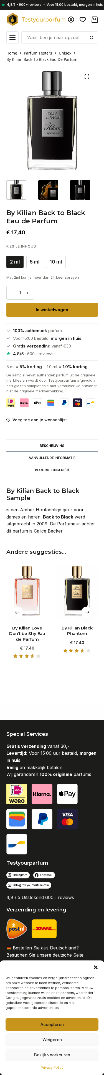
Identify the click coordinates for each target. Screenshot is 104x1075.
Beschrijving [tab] (52, 446)
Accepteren (52, 1024)
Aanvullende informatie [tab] (52, 458)
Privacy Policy (52, 1067)
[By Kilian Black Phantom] (77, 590)
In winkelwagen (52, 309)
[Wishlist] (83, 20)
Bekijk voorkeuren (52, 1054)
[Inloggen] (71, 20)
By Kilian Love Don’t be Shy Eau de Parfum (27, 633)
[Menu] (12, 37)
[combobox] (54, 37)
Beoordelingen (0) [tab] (52, 470)
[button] (95, 967)
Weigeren (52, 1039)
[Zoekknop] (92, 37)
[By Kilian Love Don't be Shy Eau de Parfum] (27, 590)
